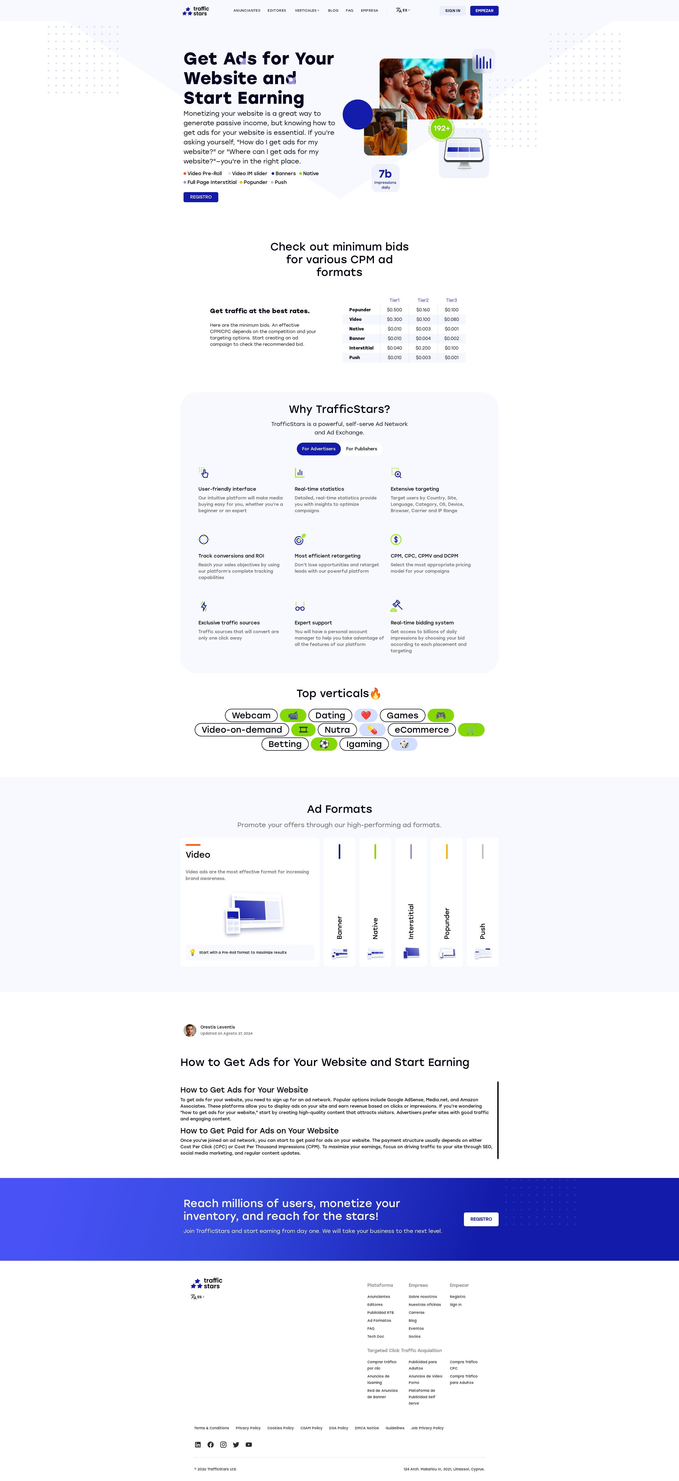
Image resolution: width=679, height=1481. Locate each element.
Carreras (417, 1313)
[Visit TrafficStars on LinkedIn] (198, 1444)
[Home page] (194, 10)
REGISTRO (201, 197)
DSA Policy (338, 1428)
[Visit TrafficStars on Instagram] (223, 1444)
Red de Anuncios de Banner (382, 1394)
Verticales (305, 10)
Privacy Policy (248, 1428)
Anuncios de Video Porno (425, 1379)
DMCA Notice (367, 1428)
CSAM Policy (312, 1428)
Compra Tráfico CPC (464, 1365)
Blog (413, 1321)
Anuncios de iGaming (378, 1379)
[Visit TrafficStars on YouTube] (249, 1444)
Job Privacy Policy (427, 1428)
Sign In (452, 10)
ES (405, 10)
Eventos (416, 1329)
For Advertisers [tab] (319, 448)
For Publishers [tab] (361, 448)
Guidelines (395, 1428)
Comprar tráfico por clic (382, 1365)
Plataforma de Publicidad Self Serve (422, 1397)
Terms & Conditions (211, 1428)
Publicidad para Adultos (423, 1365)
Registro (457, 1297)
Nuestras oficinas (425, 1305)
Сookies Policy (280, 1428)
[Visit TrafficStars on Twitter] (236, 1444)
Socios (415, 1336)
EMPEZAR (484, 10)
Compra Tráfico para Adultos (464, 1379)
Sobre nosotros (423, 1297)
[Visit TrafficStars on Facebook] (210, 1444)
